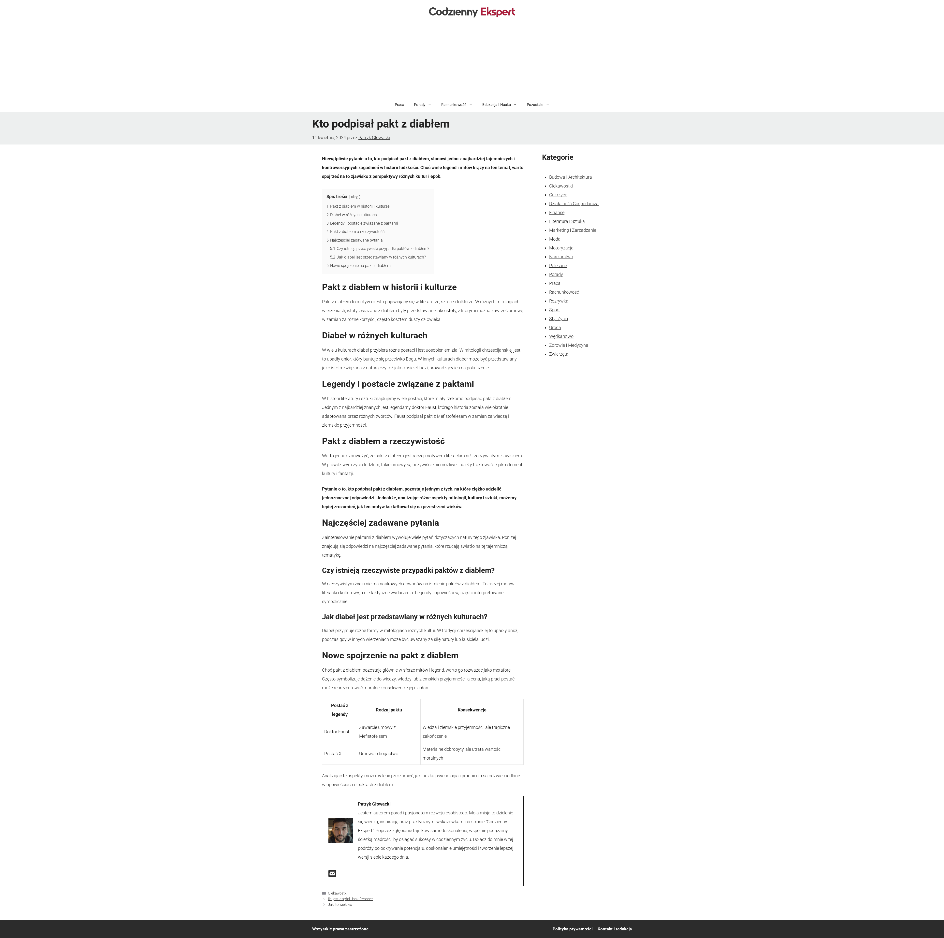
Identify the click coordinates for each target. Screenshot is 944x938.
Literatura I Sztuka (567, 221)
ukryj (354, 197)
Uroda (555, 327)
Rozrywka (558, 300)
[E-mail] (332, 875)
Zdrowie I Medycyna (568, 345)
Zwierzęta (558, 354)
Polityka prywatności (573, 928)
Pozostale (535, 104)
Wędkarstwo (561, 336)
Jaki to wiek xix (340, 904)
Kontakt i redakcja (615, 928)
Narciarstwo (561, 256)
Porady (419, 104)
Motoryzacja (561, 247)
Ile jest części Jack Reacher (350, 899)
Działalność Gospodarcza (574, 203)
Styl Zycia (558, 318)
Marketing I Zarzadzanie (572, 230)
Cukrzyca (558, 194)
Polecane (558, 265)
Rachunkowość (453, 104)
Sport (554, 309)
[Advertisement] (472, 60)
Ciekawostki (337, 893)
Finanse (556, 212)
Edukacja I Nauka (496, 104)
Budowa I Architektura (570, 177)
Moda (554, 239)
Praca (399, 104)
